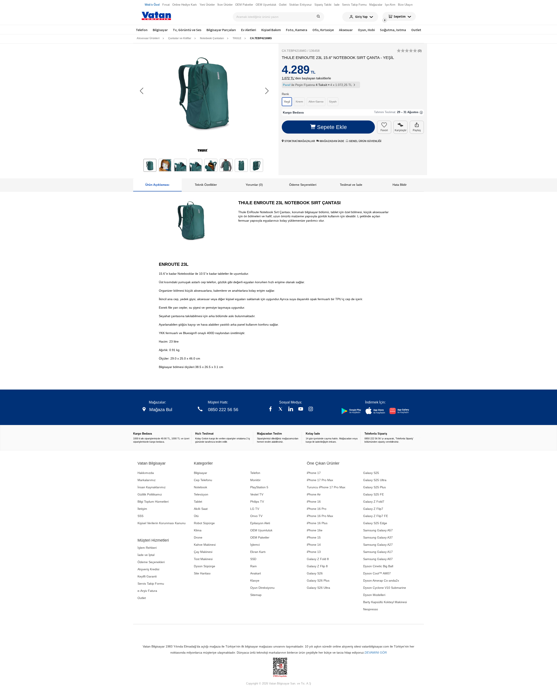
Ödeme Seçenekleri (151, 562)
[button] (267, 91)
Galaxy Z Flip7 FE (375, 516)
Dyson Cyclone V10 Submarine (384, 587)
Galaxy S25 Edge (375, 523)
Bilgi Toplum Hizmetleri (153, 501)
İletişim (142, 508)
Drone (198, 537)
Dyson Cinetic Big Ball (378, 566)
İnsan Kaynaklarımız (152, 487)
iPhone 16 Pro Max (320, 516)
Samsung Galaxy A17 (378, 552)
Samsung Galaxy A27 (378, 544)
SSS (140, 516)
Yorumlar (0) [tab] (254, 184)
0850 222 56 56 (223, 409)
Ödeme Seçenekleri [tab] (302, 184)
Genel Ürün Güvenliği (364, 141)
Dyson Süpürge (204, 566)
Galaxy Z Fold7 (373, 501)
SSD (253, 559)
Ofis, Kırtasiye (323, 30)
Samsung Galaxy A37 (378, 537)
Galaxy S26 (315, 573)
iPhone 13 (314, 552)
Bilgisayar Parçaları (221, 30)
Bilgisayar (160, 30)
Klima (197, 530)
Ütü (196, 516)
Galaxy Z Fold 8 (318, 559)
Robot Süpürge (204, 523)
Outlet (416, 30)
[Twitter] (280, 409)
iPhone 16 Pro (316, 508)
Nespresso (370, 609)
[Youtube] (300, 409)
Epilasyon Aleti (260, 523)
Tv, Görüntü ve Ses (187, 30)
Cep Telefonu (203, 480)
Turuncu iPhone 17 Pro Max (326, 487)
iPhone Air (314, 494)
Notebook (200, 487)
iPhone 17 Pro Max (320, 480)
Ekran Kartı (258, 552)
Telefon (142, 30)
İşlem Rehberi (147, 547)
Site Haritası (202, 573)
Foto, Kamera (296, 30)
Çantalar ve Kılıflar (179, 38)
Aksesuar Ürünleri (148, 38)
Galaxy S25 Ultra (374, 480)
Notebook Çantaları (212, 38)
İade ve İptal (146, 555)
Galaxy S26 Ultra (318, 587)
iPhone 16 (314, 501)
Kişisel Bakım (271, 30)
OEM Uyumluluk (261, 530)
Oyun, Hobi (366, 30)
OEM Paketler (259, 537)
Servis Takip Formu (151, 583)
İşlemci (255, 544)
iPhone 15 (314, 537)
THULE (237, 38)
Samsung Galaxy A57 (378, 530)
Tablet (198, 501)
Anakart (255, 573)
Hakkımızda (146, 473)
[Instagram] (310, 409)
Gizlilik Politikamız (150, 494)
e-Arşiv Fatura (147, 590)
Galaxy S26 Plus (318, 580)
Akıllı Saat (201, 508)
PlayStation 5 (259, 487)
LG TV (254, 508)
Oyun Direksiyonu (262, 587)
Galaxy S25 (371, 473)
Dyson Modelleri (374, 595)
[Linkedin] (290, 409)
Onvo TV (256, 516)
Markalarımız (147, 480)
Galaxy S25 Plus (374, 487)
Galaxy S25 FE (373, 494)
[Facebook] (270, 409)
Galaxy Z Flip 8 (317, 566)
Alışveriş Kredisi (148, 569)
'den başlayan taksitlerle (306, 78)
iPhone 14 (314, 544)
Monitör (255, 480)
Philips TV (257, 501)
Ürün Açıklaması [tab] (157, 184)
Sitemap (256, 595)
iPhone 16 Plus (317, 523)
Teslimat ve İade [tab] (351, 184)
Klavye (254, 580)
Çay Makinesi (203, 552)
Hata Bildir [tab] (400, 184)
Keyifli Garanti (147, 576)
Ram (253, 566)
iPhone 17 (314, 473)
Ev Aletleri (248, 30)
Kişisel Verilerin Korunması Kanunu (162, 523)
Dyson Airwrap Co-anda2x (381, 580)
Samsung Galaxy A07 (378, 559)
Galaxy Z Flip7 (373, 508)
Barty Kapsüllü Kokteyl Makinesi (385, 602)
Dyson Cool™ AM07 (377, 573)
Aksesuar (346, 30)
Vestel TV (256, 494)
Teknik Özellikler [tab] (206, 184)
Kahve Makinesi (205, 544)
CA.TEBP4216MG (261, 38)
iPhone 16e (314, 530)
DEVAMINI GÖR (376, 652)
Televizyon (201, 494)
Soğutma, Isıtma (393, 30)
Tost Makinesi (203, 559)
